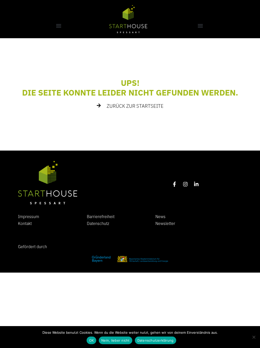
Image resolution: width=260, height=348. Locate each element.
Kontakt (25, 223)
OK (91, 340)
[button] (58, 25)
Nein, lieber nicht (115, 340)
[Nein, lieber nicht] (253, 337)
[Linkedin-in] (196, 184)
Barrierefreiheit (101, 216)
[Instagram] (185, 184)
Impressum (28, 216)
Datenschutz (98, 223)
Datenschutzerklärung (155, 340)
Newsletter (165, 223)
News (160, 216)
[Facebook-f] (174, 184)
